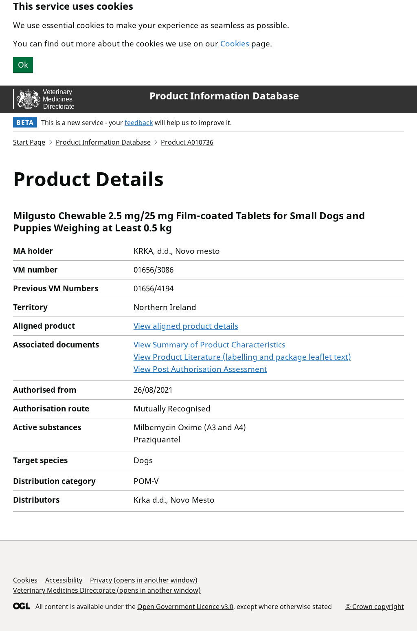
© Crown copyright (374, 606)
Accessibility (63, 580)
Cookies (234, 43)
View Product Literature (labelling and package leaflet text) (242, 357)
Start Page (29, 142)
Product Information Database (224, 96)
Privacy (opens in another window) (144, 580)
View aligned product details (186, 326)
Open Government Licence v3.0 (185, 606)
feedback (139, 122)
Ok (23, 64)
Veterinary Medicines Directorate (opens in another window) (107, 590)
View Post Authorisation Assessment (200, 369)
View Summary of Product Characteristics (209, 344)
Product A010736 (187, 142)
